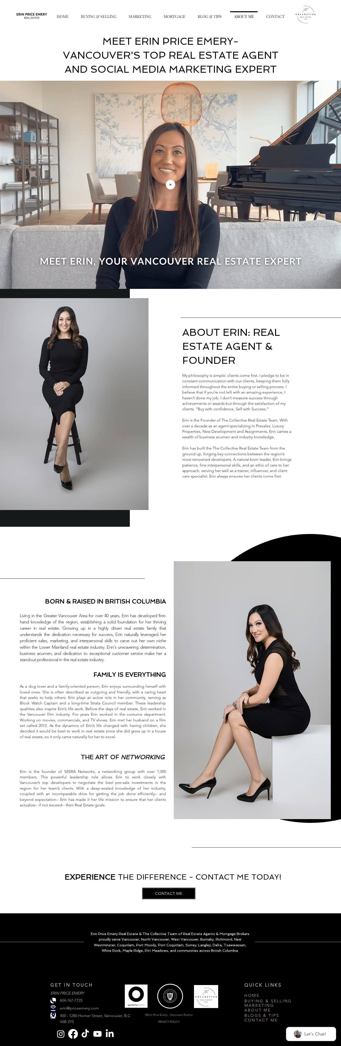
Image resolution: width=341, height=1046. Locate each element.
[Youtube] (97, 1034)
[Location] (53, 1016)
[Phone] (53, 1000)
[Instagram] (61, 1034)
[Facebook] (73, 1034)
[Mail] (53, 1008)
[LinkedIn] (110, 1034)
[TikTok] (85, 1034)
